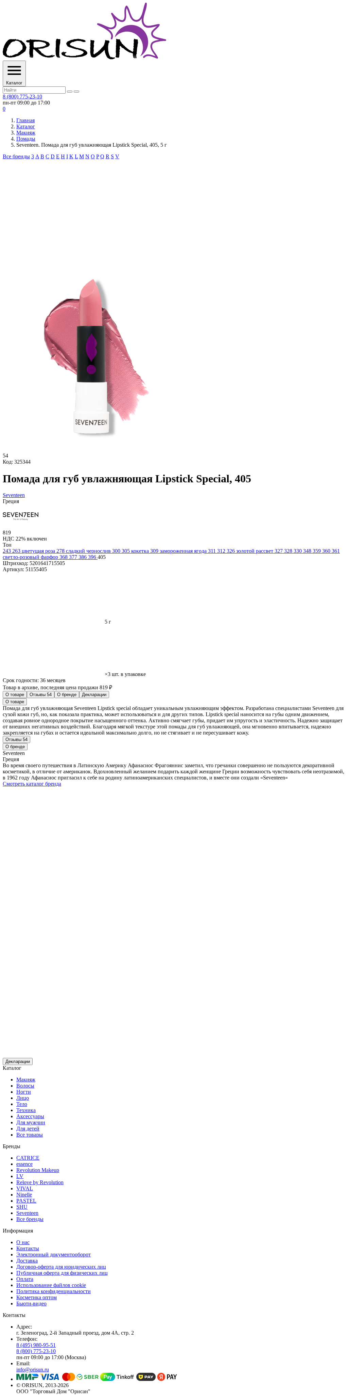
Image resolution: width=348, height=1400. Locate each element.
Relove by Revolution (40, 1182)
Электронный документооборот (53, 1254)
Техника (26, 1110)
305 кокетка (136, 551)
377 (74, 557)
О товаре (14, 694)
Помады (25, 139)
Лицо (22, 1098)
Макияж (25, 132)
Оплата (24, 1279)
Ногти (23, 1092)
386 (83, 557)
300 (117, 551)
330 (298, 551)
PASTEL (26, 1201)
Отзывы (41, 694)
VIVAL (24, 1188)
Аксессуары (30, 1116)
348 (308, 551)
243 (7, 551)
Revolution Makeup (37, 1170)
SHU (22, 1207)
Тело (21, 1104)
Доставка (27, 1261)
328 (289, 551)
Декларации (94, 694)
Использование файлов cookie (51, 1285)
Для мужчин (30, 1122)
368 (64, 557)
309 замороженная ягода (179, 551)
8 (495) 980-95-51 (36, 1345)
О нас (23, 1242)
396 (93, 557)
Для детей (27, 1128)
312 (222, 551)
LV (19, 1176)
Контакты (27, 1248)
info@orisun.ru (32, 1369)
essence (24, 1164)
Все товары (29, 1135)
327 (279, 551)
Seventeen (27, 1213)
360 (327, 551)
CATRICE (27, 1158)
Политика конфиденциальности (53, 1291)
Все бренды (16, 156)
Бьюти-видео (31, 1303)
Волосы (25, 1086)
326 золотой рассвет (251, 551)
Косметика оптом (36, 1297)
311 (212, 551)
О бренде (66, 694)
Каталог (25, 126)
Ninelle (24, 1194)
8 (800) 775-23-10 (22, 96)
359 (317, 551)
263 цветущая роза (34, 551)
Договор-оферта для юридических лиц (61, 1267)
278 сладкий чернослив (84, 551)
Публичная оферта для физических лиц (62, 1273)
